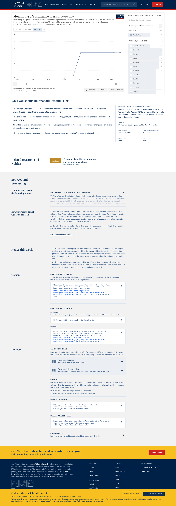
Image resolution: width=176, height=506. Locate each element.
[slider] (26, 84)
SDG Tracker (94, 488)
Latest (71, 4)
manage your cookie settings (93, 501)
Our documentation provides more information (79, 385)
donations (43, 496)
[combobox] (119, 4)
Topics (91, 467)
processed (138, 125)
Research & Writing (149, 467)
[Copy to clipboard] (119, 286)
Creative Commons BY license (71, 265)
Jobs (117, 483)
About (90, 4)
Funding (118, 475)
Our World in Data (18, 4)
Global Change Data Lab (45, 464)
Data (64, 4)
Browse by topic (53, 4)
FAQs (49, 477)
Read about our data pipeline (61, 234)
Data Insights (94, 475)
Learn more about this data (46, 89)
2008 (21, 84)
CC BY (35, 91)
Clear (160, 31)
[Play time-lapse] (15, 84)
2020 (121, 84)
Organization (120, 471)
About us (118, 467)
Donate (158, 4)
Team (117, 479)
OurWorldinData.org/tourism (22, 91)
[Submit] (134, 4)
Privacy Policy (76, 501)
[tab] (18, 29)
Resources (80, 4)
